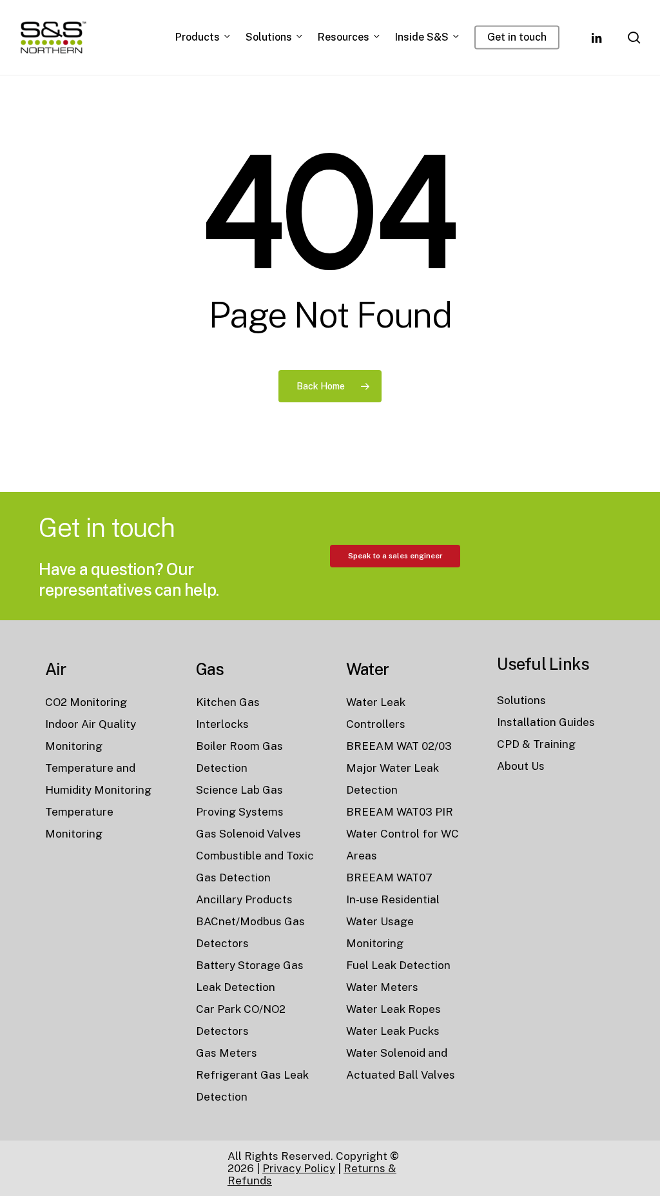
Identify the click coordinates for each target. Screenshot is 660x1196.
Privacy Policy (298, 1168)
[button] (395, 556)
